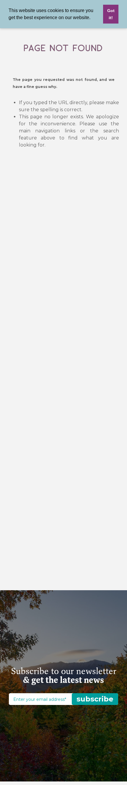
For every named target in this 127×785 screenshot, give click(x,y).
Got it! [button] (111, 14)
